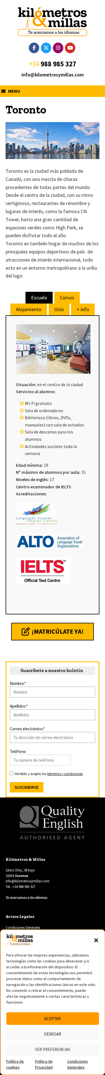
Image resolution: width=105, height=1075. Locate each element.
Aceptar (52, 1018)
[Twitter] (46, 48)
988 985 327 (58, 63)
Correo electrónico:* (27, 728)
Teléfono (18, 751)
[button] (96, 940)
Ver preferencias (52, 1049)
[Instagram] (58, 48)
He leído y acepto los (48, 773)
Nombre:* (18, 683)
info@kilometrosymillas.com (53, 74)
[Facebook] (34, 48)
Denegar (52, 1034)
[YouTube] (70, 48)
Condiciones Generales (23, 927)
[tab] (39, 298)
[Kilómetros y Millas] (52, 21)
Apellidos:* (19, 706)
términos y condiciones (65, 773)
